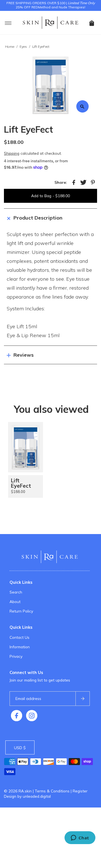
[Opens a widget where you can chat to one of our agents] (79, 838)
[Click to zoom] (82, 106)
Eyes (23, 46)
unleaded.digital (37, 796)
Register (80, 791)
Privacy (16, 656)
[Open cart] (92, 23)
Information (20, 646)
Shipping (11, 153)
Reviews (23, 355)
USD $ (20, 747)
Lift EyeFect (21, 483)
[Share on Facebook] (74, 182)
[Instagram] (31, 715)
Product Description (37, 218)
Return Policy (21, 611)
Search (16, 592)
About (15, 601)
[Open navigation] (8, 23)
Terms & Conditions (52, 791)
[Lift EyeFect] (25, 447)
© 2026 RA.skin (18, 791)
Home (9, 46)
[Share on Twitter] (83, 182)
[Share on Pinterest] (93, 182)
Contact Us (19, 637)
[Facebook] (16, 715)
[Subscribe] (82, 699)
